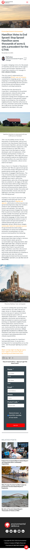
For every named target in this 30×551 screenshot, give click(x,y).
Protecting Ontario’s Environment (12, 31)
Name (11, 369)
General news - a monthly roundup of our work (15, 415)
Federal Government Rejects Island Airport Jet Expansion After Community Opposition (15, 462)
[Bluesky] (9, 357)
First (9, 376)
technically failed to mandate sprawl (14, 226)
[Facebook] (3, 357)
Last (9, 383)
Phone (10, 395)
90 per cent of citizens (18, 77)
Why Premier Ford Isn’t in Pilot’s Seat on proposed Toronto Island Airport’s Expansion (14, 486)
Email (10, 387)
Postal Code (13, 402)
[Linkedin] (6, 357)
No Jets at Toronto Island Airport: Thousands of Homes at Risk (12, 509)
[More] (12, 357)
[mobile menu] (27, 2)
